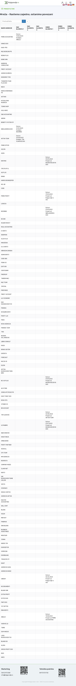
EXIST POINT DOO (6, 396)
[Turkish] (68, 4)
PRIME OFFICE (5, 145)
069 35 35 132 (43, 673)
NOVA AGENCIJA (6, 324)
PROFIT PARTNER (6, 445)
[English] (64, 4)
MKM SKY (3, 518)
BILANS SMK (4, 590)
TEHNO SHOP (5, 106)
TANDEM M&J (5, 278)
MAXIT (3, 563)
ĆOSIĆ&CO (4, 488)
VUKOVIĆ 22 (4, 624)
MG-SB (3, 184)
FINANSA (3, 308)
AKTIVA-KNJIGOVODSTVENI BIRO (6, 371)
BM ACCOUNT (5, 408)
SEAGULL (4, 449)
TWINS (3, 627)
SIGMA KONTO (5, 254)
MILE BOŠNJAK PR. (6, 51)
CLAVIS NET (4, 468)
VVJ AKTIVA (4, 606)
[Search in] (27, 21)
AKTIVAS (3, 97)
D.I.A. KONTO (4, 247)
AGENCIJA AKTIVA (6, 496)
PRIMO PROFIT (5, 196)
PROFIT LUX (4, 316)
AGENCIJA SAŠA (6, 567)
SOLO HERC (4, 110)
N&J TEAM (4, 282)
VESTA (3, 484)
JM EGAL (3, 286)
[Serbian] (66, 4)
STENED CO (4, 404)
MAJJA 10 (4, 361)
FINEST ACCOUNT (6, 69)
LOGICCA (3, 203)
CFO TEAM (4, 453)
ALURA (3, 645)
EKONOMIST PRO (6, 77)
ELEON (3, 365)
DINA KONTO (4, 610)
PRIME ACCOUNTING (7, 37)
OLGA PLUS (4, 239)
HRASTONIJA (5, 437)
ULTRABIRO (4, 425)
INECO (3, 87)
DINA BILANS (4, 526)
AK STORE (4, 388)
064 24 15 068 (5, 673)
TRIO (2, 332)
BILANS (3, 510)
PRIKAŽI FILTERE (9, 9)
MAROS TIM (4, 543)
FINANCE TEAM (5, 328)
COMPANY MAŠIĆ (6, 464)
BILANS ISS (4, 641)
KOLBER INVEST (5, 223)
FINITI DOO (4, 602)
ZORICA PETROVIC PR (7, 392)
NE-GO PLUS (5, 380)
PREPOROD (4, 290)
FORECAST (4, 357)
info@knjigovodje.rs (7, 675)
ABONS (3, 118)
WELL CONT (4, 506)
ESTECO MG (4, 598)
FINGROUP (4, 274)
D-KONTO (4, 231)
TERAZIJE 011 (5, 559)
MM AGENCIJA (5, 457)
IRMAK (3, 176)
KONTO (3, 472)
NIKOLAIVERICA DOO (7, 129)
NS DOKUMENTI (5, 586)
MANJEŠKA (4, 243)
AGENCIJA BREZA (6, 73)
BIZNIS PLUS (4, 55)
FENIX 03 (3, 262)
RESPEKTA (4, 461)
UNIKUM (3, 579)
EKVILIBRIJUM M (5, 312)
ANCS (2, 657)
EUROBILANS (5, 555)
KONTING (3, 161)
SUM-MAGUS (5, 631)
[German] (73, 4)
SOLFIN (3, 149)
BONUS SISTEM (5, 349)
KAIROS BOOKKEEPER (7, 180)
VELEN (3, 514)
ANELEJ (18, 39)
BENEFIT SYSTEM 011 (7, 122)
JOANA (3, 539)
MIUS (2, 653)
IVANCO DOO (4, 43)
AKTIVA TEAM (5, 138)
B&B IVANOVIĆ (5, 433)
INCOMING (19, 132)
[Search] (24, 21)
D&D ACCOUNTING (6, 114)
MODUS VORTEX (6, 492)
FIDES (3, 320)
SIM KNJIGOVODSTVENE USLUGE (7, 478)
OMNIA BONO (4, 441)
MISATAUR (4, 535)
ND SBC (3, 219)
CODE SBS (4, 258)
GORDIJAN (4, 551)
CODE (2, 188)
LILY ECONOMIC (5, 298)
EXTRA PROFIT (5, 594)
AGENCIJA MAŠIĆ (6, 571)
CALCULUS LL (5, 168)
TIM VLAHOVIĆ (5, 415)
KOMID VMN (4, 59)
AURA (2, 153)
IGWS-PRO (4, 47)
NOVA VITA (4, 400)
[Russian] (71, 4)
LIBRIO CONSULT (6, 341)
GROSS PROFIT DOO (7, 649)
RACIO (3, 345)
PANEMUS (4, 522)
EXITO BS (4, 266)
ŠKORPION (4, 235)
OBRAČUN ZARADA (6, 250)
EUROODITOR (5, 547)
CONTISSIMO (4, 270)
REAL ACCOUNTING (6, 227)
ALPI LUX (3, 172)
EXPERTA (4, 353)
